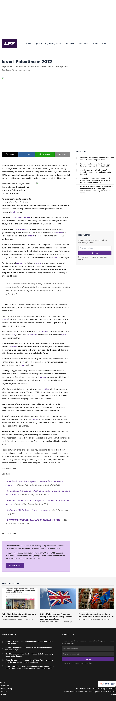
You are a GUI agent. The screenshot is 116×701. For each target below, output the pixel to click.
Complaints (5, 686)
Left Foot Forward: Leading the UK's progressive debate (9, 43)
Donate (95, 43)
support (19, 263)
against (31, 236)
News (28, 43)
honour (43, 377)
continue (17, 217)
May (23, 365)
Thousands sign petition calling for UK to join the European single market (96, 615)
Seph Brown (6, 70)
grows (38, 263)
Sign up (95, 253)
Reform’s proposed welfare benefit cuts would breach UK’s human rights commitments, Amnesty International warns (96, 190)
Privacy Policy (6, 688)
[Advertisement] (58, 18)
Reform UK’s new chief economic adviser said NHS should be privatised (97, 159)
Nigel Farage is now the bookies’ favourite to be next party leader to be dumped (95, 172)
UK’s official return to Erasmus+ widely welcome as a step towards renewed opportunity (56, 616)
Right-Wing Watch (53, 43)
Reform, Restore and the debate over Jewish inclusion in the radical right (95, 165)
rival (13, 212)
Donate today (15, 565)
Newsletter (83, 43)
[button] (113, 43)
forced (44, 331)
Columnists (70, 43)
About (105, 43)
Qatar (13, 334)
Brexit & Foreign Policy (11, 57)
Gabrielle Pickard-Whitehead (12, 619)
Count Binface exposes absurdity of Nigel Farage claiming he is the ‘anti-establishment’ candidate (95, 180)
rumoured (32, 334)
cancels (35, 419)
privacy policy (86, 663)
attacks (59, 232)
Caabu (5, 319)
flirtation (13, 346)
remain (55, 257)
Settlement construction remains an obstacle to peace (33, 520)
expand (27, 217)
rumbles (45, 389)
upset (63, 334)
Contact (3, 691)
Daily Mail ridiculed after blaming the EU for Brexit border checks (19, 615)
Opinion (38, 43)
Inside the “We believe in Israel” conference (28, 510)
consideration (21, 229)
